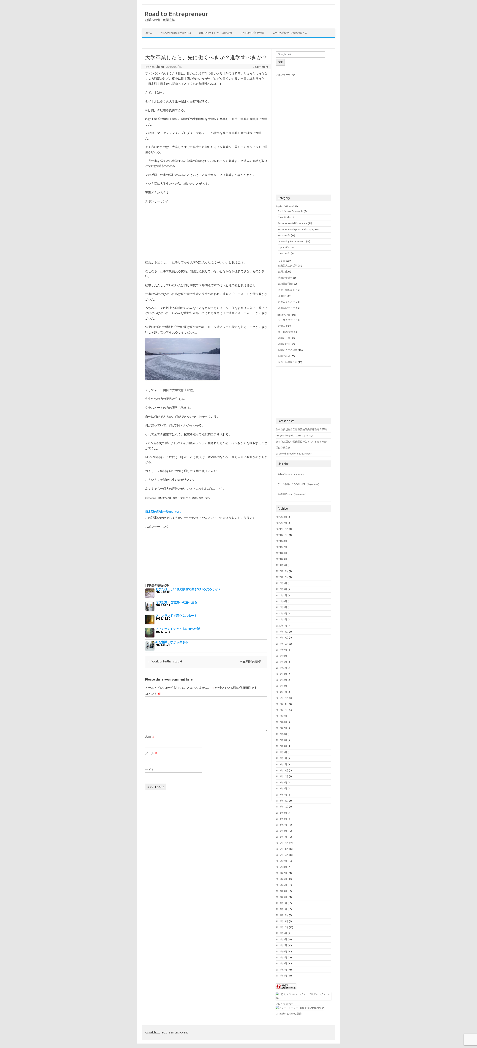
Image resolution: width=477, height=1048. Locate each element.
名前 (150, 736)
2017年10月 (282, 776)
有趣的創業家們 (286, 289)
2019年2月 (281, 685)
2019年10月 (282, 643)
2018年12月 (282, 698)
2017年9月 (281, 782)
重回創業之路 (283, 447)
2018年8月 (281, 722)
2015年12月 (282, 843)
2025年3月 (281, 517)
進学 (201, 498)
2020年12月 (282, 571)
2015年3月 (281, 897)
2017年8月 (281, 788)
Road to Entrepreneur (176, 13)
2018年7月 (281, 728)
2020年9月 (281, 583)
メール (151, 753)
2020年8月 (281, 589)
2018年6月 (281, 734)
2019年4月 (281, 674)
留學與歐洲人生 (286, 308)
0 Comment (260, 66)
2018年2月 (281, 758)
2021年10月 (282, 535)
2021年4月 (281, 559)
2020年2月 (281, 619)
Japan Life (283, 247)
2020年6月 (281, 601)
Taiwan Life (284, 253)
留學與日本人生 (286, 301)
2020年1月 (281, 625)
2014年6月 (281, 951)
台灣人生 (283, 271)
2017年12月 (282, 770)
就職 (194, 498)
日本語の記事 (164, 498)
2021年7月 (281, 547)
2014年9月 (281, 933)
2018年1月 (281, 764)
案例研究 (283, 295)
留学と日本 (284, 338)
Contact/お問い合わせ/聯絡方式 (290, 32)
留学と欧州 (179, 498)
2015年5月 (281, 885)
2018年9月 (281, 716)
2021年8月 (281, 541)
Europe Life (284, 235)
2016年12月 (282, 800)
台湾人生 (283, 326)
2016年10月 (282, 806)
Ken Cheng (157, 66)
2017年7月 (281, 794)
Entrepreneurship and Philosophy (296, 229)
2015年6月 (281, 879)
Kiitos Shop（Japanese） (291, 474)
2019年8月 (281, 655)
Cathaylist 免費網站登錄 (288, 1013)
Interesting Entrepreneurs (292, 241)
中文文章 (280, 260)
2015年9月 (281, 861)
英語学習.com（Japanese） (293, 494)
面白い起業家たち (287, 362)
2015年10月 (282, 854)
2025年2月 (281, 523)
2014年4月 (281, 963)
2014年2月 (281, 975)
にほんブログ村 (284, 1004)
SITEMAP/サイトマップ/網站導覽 (215, 32)
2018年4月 (281, 746)
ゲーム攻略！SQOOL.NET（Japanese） (299, 484)
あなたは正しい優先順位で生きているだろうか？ (302, 441)
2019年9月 (281, 649)
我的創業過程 (285, 277)
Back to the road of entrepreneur (294, 453)
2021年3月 (281, 565)
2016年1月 (281, 836)
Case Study (284, 217)
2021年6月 (281, 553)
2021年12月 (282, 529)
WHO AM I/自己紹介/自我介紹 (175, 32)
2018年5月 (281, 740)
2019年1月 (281, 692)
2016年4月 (281, 818)
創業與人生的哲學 (287, 265)
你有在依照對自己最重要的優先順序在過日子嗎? (302, 429)
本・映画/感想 (285, 332)
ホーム (149, 32)
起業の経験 (284, 356)
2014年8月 (281, 939)
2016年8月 (281, 812)
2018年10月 (282, 710)
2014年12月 (282, 915)
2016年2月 (281, 830)
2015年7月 (281, 873)
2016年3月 (281, 824)
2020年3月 (281, 613)
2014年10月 (282, 927)
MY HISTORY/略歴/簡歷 (252, 32)
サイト (149, 769)
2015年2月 (281, 903)
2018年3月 (281, 752)
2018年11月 (282, 704)
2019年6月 (281, 661)
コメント (153, 693)
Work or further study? (165, 661)
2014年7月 (281, 945)
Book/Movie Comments (290, 211)
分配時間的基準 (252, 661)
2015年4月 (281, 891)
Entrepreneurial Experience (292, 223)
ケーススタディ (286, 320)
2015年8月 (281, 867)
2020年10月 (282, 577)
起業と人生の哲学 (287, 350)
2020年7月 (281, 595)
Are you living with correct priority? (294, 435)
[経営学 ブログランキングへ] (286, 990)
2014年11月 (282, 921)
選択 (207, 498)
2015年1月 (281, 909)
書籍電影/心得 (285, 283)
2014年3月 (281, 969)
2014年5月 (281, 957)
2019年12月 (282, 631)
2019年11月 (282, 637)
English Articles (284, 206)
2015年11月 (282, 848)
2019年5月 (281, 667)
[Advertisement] (238, 43)
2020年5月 (281, 607)
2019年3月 (281, 679)
